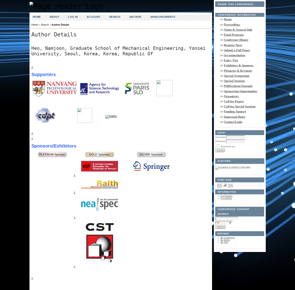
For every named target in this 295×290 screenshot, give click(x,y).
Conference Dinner (236, 39)
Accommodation (234, 55)
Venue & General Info (238, 29)
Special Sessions (234, 81)
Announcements (162, 16)
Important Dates (234, 116)
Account (93, 16)
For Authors (226, 198)
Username (220, 137)
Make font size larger (230, 185)
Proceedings (232, 24)
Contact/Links (233, 122)
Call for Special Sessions (240, 106)
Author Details (60, 24)
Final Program (234, 34)
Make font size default (225, 185)
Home (228, 19)
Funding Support (235, 111)
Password (220, 141)
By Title (224, 242)
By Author (225, 240)
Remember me (228, 146)
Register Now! (233, 45)
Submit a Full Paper (237, 50)
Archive (135, 16)
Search (115, 16)
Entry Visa (231, 60)
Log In (73, 16)
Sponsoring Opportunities (240, 91)
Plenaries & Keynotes (238, 70)
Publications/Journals (238, 86)
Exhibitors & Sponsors (239, 65)
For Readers (227, 196)
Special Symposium (236, 75)
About (54, 16)
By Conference (228, 238)
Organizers (231, 96)
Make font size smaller (219, 185)
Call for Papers (234, 101)
